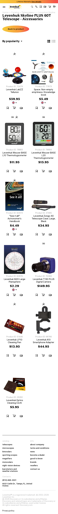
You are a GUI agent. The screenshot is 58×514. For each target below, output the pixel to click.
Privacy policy (8, 511)
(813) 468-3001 (9, 480)
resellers (34, 466)
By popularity (11, 41)
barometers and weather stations (10, 470)
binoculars (7, 452)
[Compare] (44, 7)
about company (37, 445)
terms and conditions (39, 448)
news (32, 452)
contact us (35, 469)
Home (5, 12)
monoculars (7, 462)
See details (36, 2)
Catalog (15, 12)
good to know (36, 459)
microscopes (8, 448)
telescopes (7, 445)
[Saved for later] (41, 7)
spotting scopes (9, 455)
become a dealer (37, 455)
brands (33, 462)
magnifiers (7, 459)
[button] (36, 7)
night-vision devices (11, 466)
